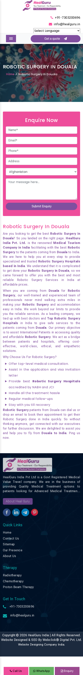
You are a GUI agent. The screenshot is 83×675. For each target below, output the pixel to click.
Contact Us (11, 538)
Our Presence (12, 550)
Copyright (8, 635)
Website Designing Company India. (41, 644)
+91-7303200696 (67, 17)
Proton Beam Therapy (18, 587)
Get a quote (54, 38)
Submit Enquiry (42, 206)
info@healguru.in (67, 24)
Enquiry (68, 670)
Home (10, 74)
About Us (9, 556)
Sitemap (9, 544)
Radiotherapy (12, 575)
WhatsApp (43, 670)
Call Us (17, 670)
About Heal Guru (18, 501)
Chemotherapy (13, 581)
